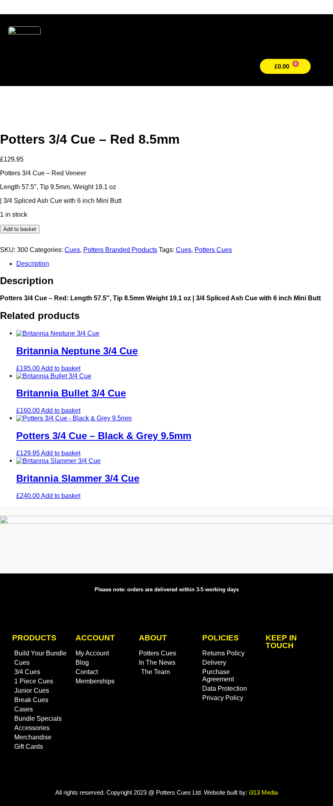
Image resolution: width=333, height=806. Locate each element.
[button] (224, 66)
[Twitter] (281, 667)
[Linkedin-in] (305, 689)
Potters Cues (213, 249)
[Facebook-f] (281, 689)
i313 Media (263, 792)
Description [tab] (32, 263)
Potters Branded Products (120, 249)
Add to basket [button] (60, 368)
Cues (72, 249)
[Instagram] (305, 667)
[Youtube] (293, 711)
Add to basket (19, 229)
